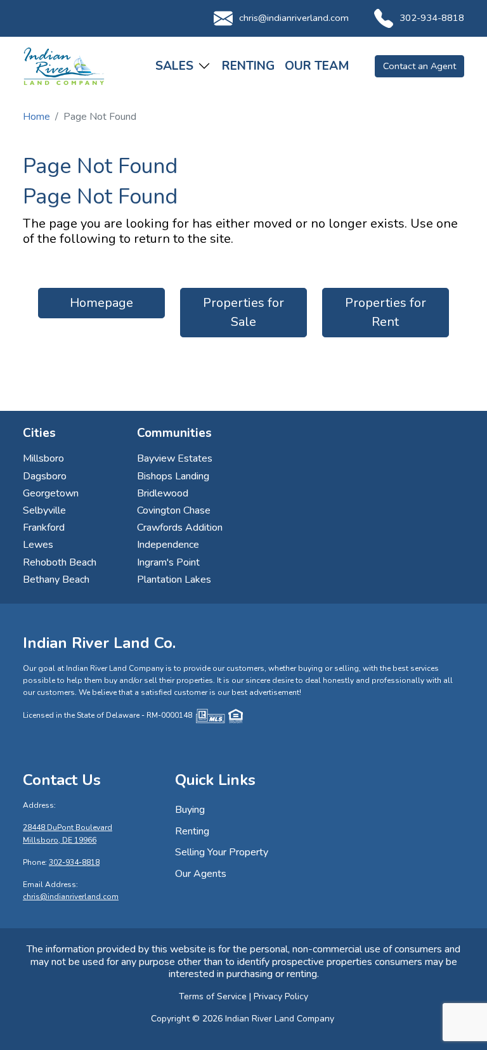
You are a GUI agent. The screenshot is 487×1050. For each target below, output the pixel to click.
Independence (168, 545)
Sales (174, 66)
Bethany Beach (56, 580)
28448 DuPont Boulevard (67, 827)
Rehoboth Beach (59, 562)
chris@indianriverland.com (294, 17)
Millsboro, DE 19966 (59, 840)
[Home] (64, 66)
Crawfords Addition (180, 528)
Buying (190, 810)
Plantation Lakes (174, 580)
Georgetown (51, 493)
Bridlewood (162, 493)
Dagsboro (45, 476)
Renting (248, 66)
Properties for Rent (385, 312)
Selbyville (44, 510)
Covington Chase (174, 510)
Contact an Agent (419, 66)
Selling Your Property (221, 852)
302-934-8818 (431, 17)
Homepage (101, 302)
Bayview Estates (174, 458)
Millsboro (43, 458)
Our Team (317, 66)
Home (36, 117)
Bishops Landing (173, 476)
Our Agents (200, 874)
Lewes (38, 545)
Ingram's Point (168, 562)
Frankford (44, 528)
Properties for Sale (243, 312)
